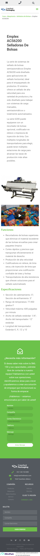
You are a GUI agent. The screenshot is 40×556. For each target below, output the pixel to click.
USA (30, 500)
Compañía (11, 412)
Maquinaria (11, 16)
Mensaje (10, 432)
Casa (4, 16)
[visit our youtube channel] (29, 540)
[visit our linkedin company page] (11, 540)
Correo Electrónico (14, 419)
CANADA (24, 500)
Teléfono (10, 425)
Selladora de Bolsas (24, 16)
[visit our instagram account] (20, 540)
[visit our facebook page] (24, 540)
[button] (6, 3)
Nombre (10, 406)
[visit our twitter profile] (16, 540)
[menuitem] (11, 493)
